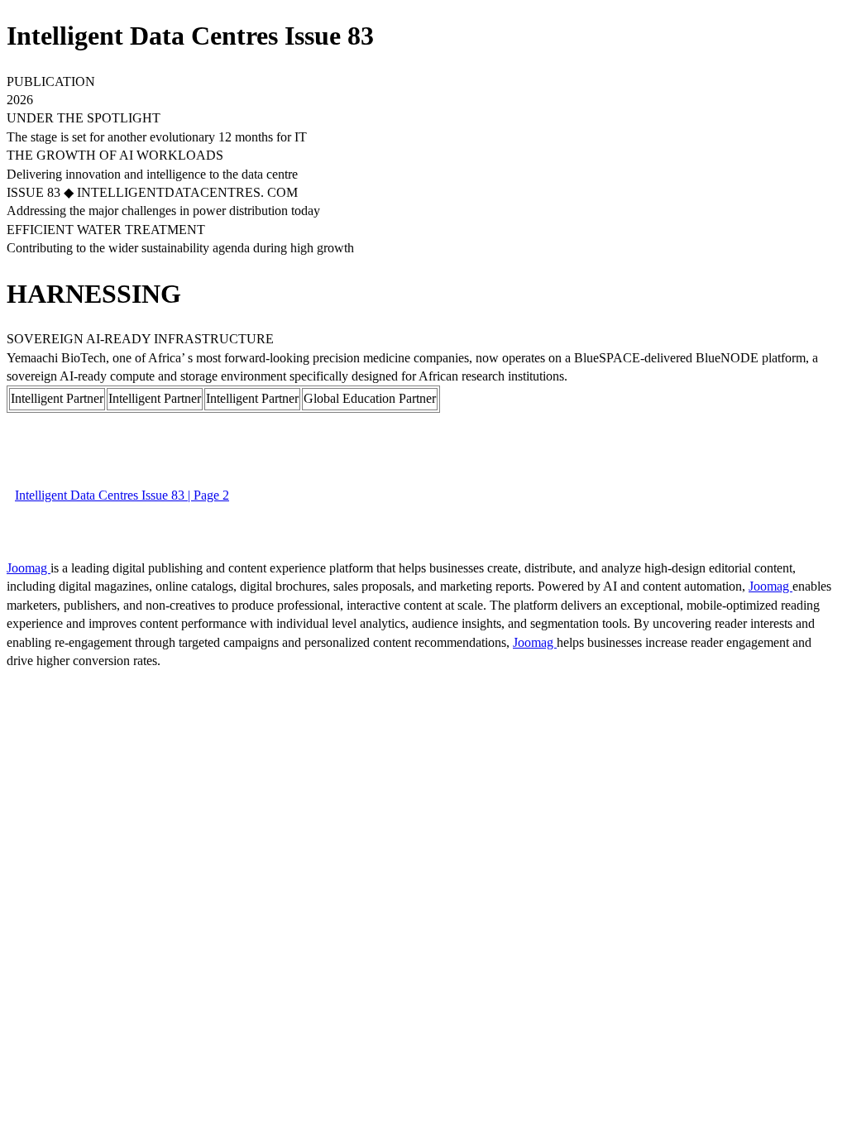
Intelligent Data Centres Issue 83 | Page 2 (122, 495)
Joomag (28, 568)
